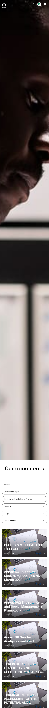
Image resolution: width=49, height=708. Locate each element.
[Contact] (39, 4)
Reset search (10, 521)
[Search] (34, 4)
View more (8, 553)
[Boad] (4, 4)
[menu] (45, 4)
